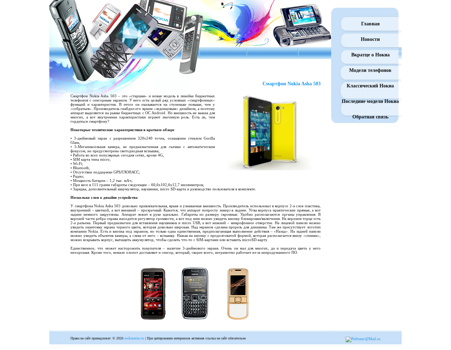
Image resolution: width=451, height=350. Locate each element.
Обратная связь (370, 116)
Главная (370, 23)
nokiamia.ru (134, 338)
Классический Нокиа (370, 85)
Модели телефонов (370, 70)
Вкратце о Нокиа (370, 54)
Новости (370, 39)
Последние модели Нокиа (370, 101)
